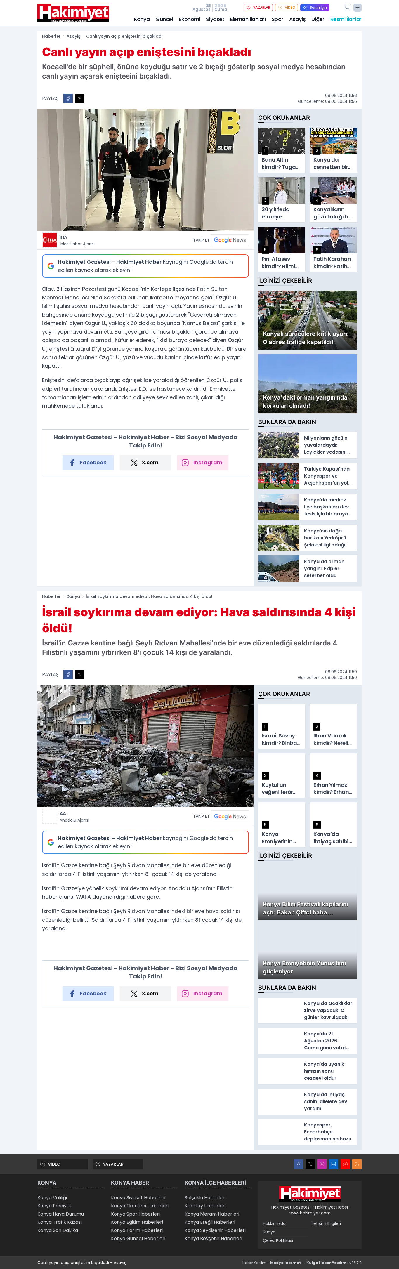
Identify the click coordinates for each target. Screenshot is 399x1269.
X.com (150, 462)
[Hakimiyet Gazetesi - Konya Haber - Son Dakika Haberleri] (310, 1194)
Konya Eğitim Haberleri (137, 1222)
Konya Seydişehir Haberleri (215, 1230)
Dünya (73, 596)
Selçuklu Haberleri (205, 1197)
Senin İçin (318, 7)
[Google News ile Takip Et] (230, 240)
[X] (310, 1164)
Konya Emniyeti (54, 1205)
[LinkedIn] (333, 1164)
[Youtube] (345, 1164)
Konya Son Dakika (57, 1230)
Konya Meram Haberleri (212, 1214)
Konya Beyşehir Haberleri (213, 1238)
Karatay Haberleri (205, 1205)
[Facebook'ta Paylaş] (68, 98)
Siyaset (215, 19)
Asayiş (297, 19)
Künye (269, 1232)
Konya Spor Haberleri (135, 1214)
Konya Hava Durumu (60, 1214)
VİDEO (290, 7)
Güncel (164, 19)
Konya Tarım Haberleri (137, 1230)
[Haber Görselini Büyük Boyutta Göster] (145, 170)
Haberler (51, 36)
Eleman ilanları (248, 19)
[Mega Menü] (357, 8)
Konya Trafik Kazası (59, 1222)
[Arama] (347, 7)
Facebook (93, 462)
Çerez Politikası (278, 1240)
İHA (77, 240)
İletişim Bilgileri (326, 1223)
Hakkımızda (274, 1223)
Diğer (318, 19)
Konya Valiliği (52, 1197)
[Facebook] (298, 1164)
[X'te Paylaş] (79, 98)
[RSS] (357, 1164)
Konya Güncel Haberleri (138, 1238)
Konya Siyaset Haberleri (138, 1197)
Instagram (208, 462)
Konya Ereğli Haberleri (210, 1222)
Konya (142, 19)
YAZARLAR (261, 7)
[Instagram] (322, 1164)
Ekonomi (189, 19)
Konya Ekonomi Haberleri (140, 1205)
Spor (277, 19)
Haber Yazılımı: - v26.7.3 (302, 1262)
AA (74, 816)
